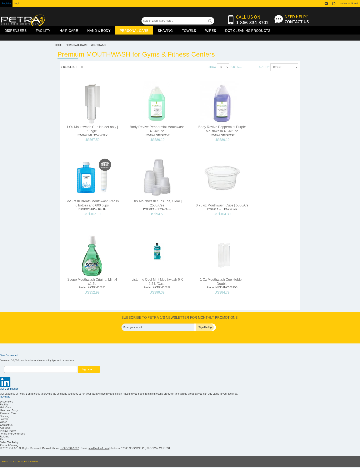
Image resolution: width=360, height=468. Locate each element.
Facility (4, 404)
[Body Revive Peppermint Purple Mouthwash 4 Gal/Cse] (222, 103)
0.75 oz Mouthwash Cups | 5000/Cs (222, 205)
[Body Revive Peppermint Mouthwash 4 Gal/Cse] (157, 103)
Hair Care (5, 407)
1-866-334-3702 (69, 448)
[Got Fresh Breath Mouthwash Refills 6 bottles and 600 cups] (92, 177)
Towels (4, 419)
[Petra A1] (23, 21)
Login (17, 3)
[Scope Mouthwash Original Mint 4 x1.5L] (92, 256)
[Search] (210, 20)
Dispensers (6, 401)
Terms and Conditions (12, 433)
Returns (4, 436)
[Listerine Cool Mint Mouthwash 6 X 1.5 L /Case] (157, 251)
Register (6, 3)
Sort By (264, 66)
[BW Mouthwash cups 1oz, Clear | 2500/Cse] (157, 177)
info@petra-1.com (99, 448)
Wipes (3, 422)
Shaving (4, 416)
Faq (2, 439)
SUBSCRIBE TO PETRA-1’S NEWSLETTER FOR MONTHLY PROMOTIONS (179, 317)
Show (212, 66)
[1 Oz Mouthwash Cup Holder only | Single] (92, 103)
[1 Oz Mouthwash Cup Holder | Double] (222, 256)
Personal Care (8, 413)
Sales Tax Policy (9, 442)
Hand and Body (9, 410)
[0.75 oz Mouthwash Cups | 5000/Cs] (222, 177)
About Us (5, 427)
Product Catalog (9, 445)
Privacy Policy (8, 430)
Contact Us (6, 425)
